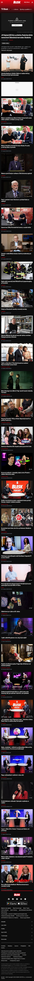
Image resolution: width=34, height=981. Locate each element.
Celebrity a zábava (5, 366)
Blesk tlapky (4, 532)
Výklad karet (4, 613)
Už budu (3, 695)
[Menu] (1, 2)
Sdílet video (5, 43)
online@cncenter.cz (27, 967)
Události (11, 40)
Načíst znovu (17, 25)
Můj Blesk (27, 2)
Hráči (2, 77)
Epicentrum (4, 121)
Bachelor (3, 860)
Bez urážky (3, 888)
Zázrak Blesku (4, 448)
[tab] (5, 9)
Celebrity (3, 805)
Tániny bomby (4, 476)
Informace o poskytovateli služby (25, 32)
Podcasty (3, 723)
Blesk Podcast (4, 504)
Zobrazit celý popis (6, 50)
